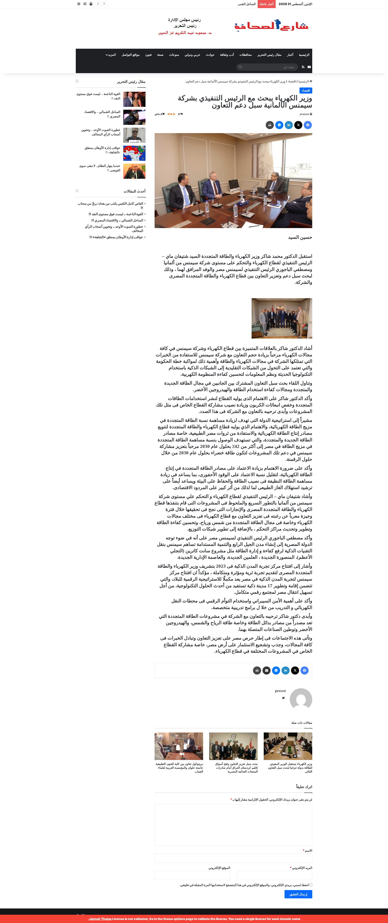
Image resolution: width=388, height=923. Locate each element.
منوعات (174, 54)
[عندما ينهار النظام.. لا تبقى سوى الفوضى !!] (134, 171)
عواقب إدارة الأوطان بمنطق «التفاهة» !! (116, 237)
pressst (304, 114)
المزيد (112, 54)
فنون (148, 54)
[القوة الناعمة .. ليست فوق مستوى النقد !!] (134, 99)
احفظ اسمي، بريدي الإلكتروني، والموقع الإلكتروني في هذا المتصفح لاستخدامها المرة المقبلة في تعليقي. (244, 885)
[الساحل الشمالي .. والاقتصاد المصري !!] (134, 117)
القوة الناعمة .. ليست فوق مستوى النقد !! (116, 214)
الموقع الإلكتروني (219, 868)
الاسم (307, 850)
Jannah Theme (100, 919)
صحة (160, 54)
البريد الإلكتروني (301, 868)
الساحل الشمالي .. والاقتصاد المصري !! (231, 4)
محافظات (245, 54)
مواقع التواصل (131, 54)
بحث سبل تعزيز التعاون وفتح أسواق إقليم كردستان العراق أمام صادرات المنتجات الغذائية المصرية (236, 767)
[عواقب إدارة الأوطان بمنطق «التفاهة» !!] (134, 153)
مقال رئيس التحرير (269, 54)
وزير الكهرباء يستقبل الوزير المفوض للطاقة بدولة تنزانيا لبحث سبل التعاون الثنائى (290, 767)
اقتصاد (292, 81)
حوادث (210, 54)
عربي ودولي (192, 54)
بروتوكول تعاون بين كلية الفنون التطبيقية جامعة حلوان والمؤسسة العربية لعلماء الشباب (179, 767)
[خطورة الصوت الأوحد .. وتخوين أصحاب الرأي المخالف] (134, 135)
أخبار (290, 54)
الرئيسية (304, 54)
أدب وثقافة (227, 54)
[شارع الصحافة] (221, 28)
